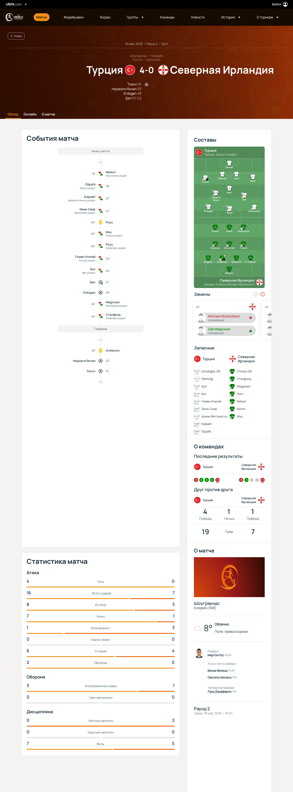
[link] (41, 17)
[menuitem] (44, 17)
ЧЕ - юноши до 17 (14, 17)
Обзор (13, 114)
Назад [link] (18, 36)
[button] (135, 17)
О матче (48, 114)
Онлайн (30, 114)
